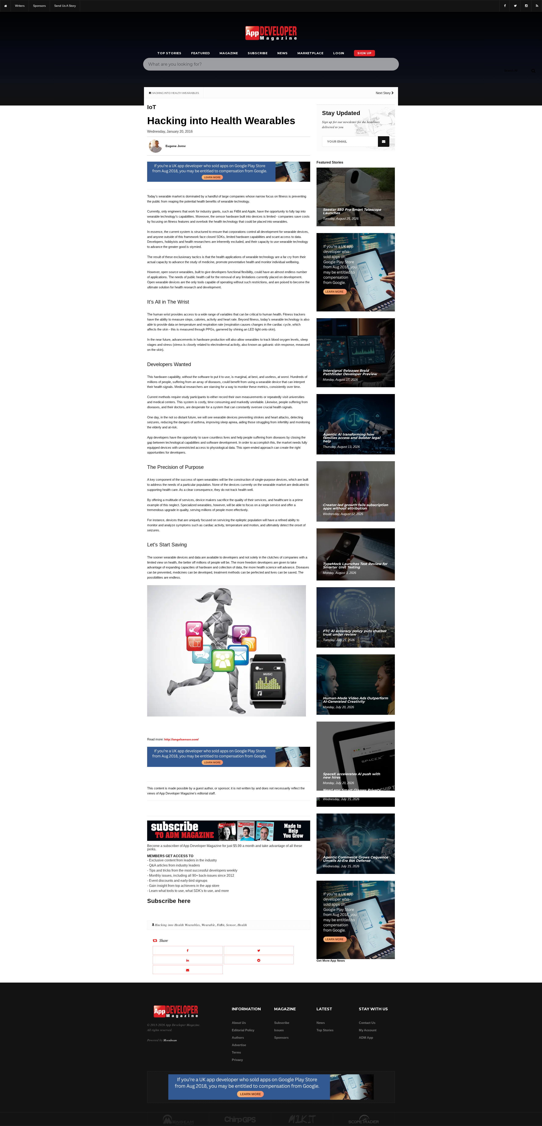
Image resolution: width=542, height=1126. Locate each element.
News (282, 53)
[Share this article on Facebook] (188, 950)
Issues (279, 1030)
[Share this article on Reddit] (259, 960)
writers (20, 5)
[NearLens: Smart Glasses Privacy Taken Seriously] (356, 802)
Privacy (237, 1060)
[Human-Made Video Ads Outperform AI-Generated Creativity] (356, 684)
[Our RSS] (536, 5)
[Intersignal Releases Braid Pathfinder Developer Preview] (356, 352)
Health (242, 925)
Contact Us (367, 1023)
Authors (238, 1037)
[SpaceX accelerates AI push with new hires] (356, 756)
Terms (236, 1052)
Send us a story (65, 5)
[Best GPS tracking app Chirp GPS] (240, 1119)
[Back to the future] (5, 5)
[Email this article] (188, 970)
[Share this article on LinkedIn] (188, 960)
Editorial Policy (243, 1030)
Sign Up (364, 53)
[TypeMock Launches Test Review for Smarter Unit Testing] (356, 554)
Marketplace (310, 53)
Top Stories (169, 53)
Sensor (231, 925)
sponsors (39, 5)
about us (239, 1023)
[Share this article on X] (259, 950)
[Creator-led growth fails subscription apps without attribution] (356, 491)
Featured (200, 53)
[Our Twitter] (515, 5)
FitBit (220, 925)
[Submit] (533, 70)
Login (338, 53)
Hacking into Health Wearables (177, 925)
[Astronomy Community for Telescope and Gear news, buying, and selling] (364, 1119)
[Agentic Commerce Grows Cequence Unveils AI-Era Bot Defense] (356, 843)
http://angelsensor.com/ (181, 739)
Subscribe (258, 53)
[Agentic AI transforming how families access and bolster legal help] (356, 424)
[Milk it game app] (302, 1119)
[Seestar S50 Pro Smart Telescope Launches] (356, 197)
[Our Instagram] (526, 5)
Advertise (239, 1045)
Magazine (229, 53)
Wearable (208, 925)
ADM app (366, 1037)
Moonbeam (170, 1040)
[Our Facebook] (504, 5)
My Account (367, 1030)
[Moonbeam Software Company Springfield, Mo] (178, 1119)
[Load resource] (228, 171)
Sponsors (281, 1037)
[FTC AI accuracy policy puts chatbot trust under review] (356, 617)
